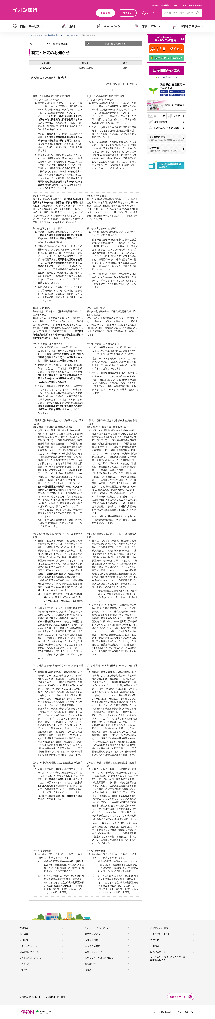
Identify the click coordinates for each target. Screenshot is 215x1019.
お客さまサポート (93, 951)
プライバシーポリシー (161, 933)
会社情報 (165, 5)
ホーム (33, 35)
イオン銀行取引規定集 (48, 35)
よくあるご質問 (92, 945)
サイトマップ (26, 963)
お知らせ (23, 939)
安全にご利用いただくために (99, 957)
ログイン (127, 12)
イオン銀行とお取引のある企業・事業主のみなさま (168, 958)
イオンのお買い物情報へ (162, 1012)
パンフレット (153, 5)
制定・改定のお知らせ (69, 35)
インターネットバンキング (98, 927)
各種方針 (154, 939)
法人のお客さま (195, 5)
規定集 (88, 969)
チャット (152, 13)
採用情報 (154, 945)
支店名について (92, 933)
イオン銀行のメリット (167, 77)
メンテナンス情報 (159, 927)
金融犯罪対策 (91, 963)
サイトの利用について (30, 957)
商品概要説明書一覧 (29, 951)
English (23, 969)
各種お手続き (91, 939)
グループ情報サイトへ (186, 1012)
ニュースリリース (178, 5)
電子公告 (23, 933)
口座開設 (105, 12)
